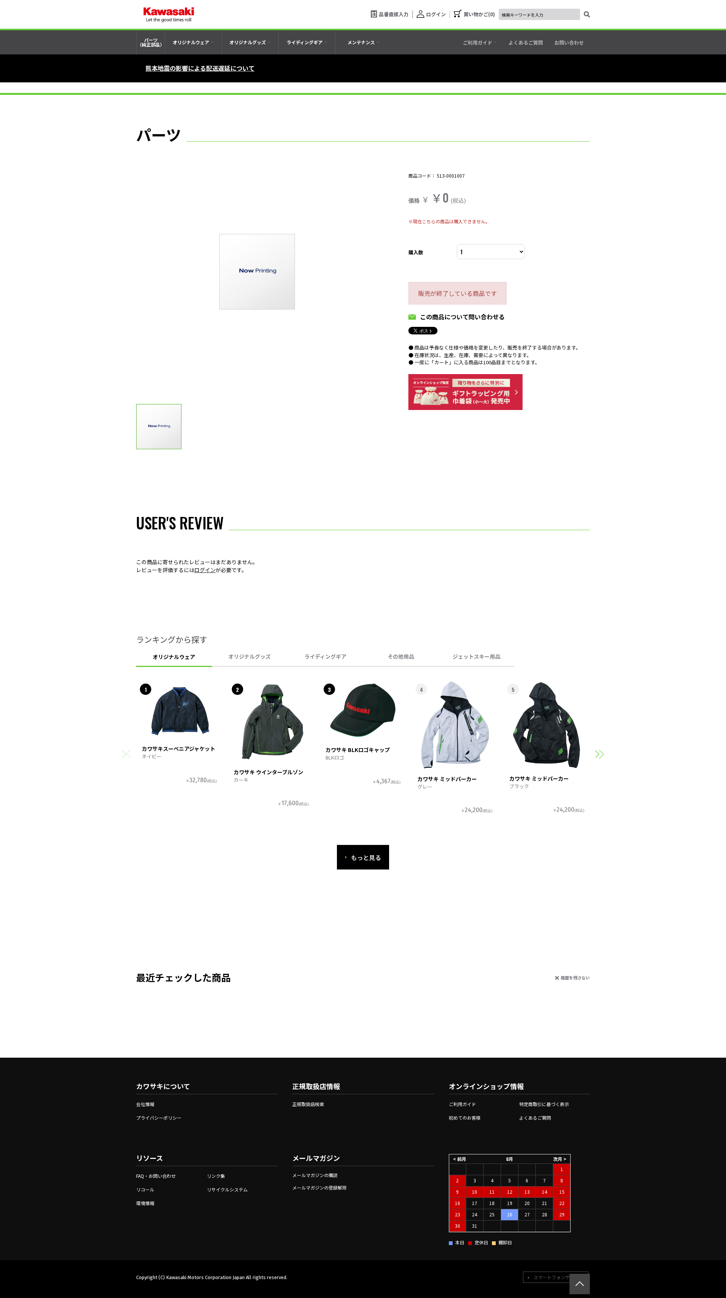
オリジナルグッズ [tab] (249, 656)
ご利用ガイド (462, 1104)
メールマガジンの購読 (315, 1175)
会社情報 (145, 1104)
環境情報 (145, 1203)
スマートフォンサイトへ (558, 1277)
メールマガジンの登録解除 (319, 1187)
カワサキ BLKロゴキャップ (358, 749)
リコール (145, 1189)
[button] (599, 754)
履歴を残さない (575, 978)
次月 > (559, 1159)
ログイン (205, 570)
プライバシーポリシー (159, 1117)
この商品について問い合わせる (462, 316)
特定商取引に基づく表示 (544, 1104)
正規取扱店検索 (308, 1104)
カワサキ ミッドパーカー (447, 779)
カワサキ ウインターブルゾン (268, 772)
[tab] (193, 42)
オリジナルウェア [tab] (174, 657)
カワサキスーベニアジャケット (178, 748)
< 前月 (459, 1159)
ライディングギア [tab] (325, 656)
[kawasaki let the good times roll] (168, 14)
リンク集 (216, 1176)
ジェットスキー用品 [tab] (476, 656)
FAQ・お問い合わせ (156, 1176)
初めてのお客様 (465, 1117)
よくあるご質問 (535, 1117)
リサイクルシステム (227, 1189)
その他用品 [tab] (401, 656)
